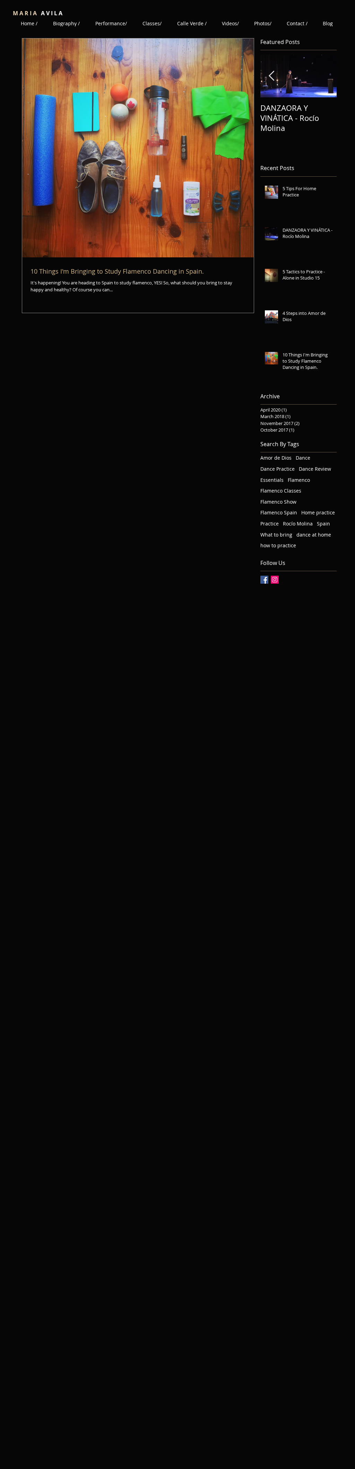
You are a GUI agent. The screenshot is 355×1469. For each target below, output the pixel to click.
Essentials (272, 480)
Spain (323, 523)
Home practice (318, 512)
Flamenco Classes (280, 490)
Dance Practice (277, 469)
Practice (269, 523)
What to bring (276, 534)
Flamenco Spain (278, 512)
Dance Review (315, 469)
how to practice (278, 545)
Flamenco (299, 480)
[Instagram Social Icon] (275, 580)
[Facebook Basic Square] (264, 580)
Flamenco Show (278, 501)
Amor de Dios (276, 457)
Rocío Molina (298, 523)
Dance (303, 457)
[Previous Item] (271, 76)
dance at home (313, 534)
